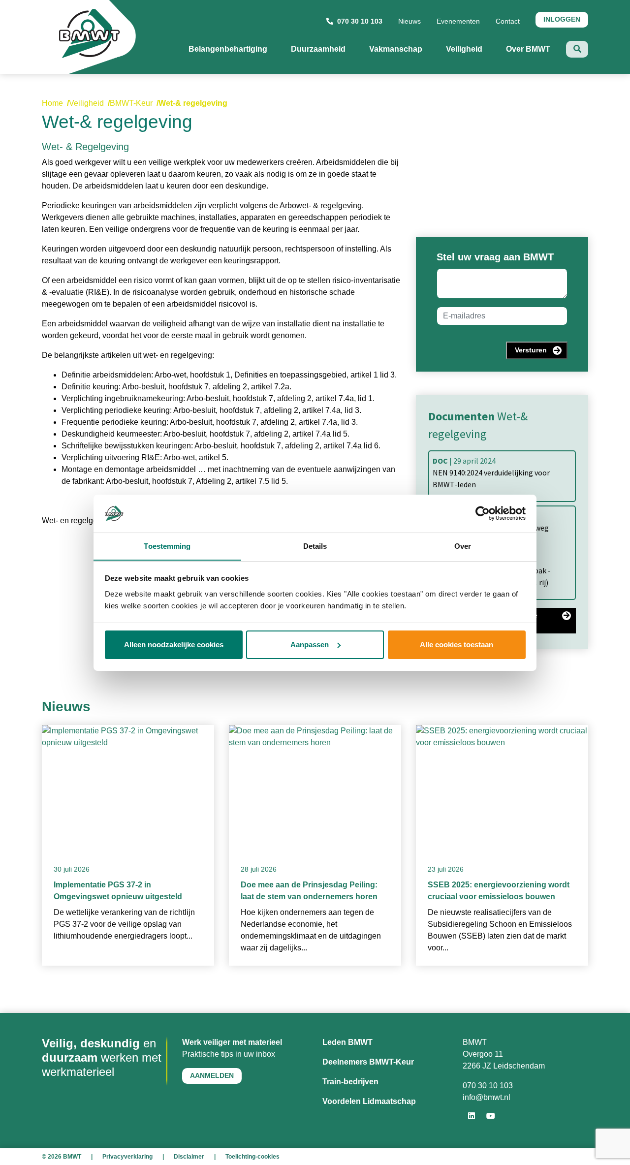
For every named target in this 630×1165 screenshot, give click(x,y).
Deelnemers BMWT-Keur (368, 1062)
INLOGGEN (561, 19)
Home (52, 103)
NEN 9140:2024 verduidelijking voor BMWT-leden (491, 472)
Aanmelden (212, 1075)
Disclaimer (189, 1156)
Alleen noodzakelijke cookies (173, 644)
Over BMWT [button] (536, 48)
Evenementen (458, 21)
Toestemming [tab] (167, 545)
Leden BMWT (347, 1042)
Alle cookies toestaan (456, 644)
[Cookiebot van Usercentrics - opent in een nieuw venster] (483, 513)
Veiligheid (86, 103)
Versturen (531, 350)
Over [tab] (462, 545)
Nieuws (409, 21)
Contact (508, 21)
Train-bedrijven (350, 1081)
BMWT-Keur (131, 103)
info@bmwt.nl (486, 1097)
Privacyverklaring (127, 1156)
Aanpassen (309, 644)
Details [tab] (315, 545)
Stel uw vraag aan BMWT (495, 257)
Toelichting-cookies (252, 1156)
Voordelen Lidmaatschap (369, 1101)
